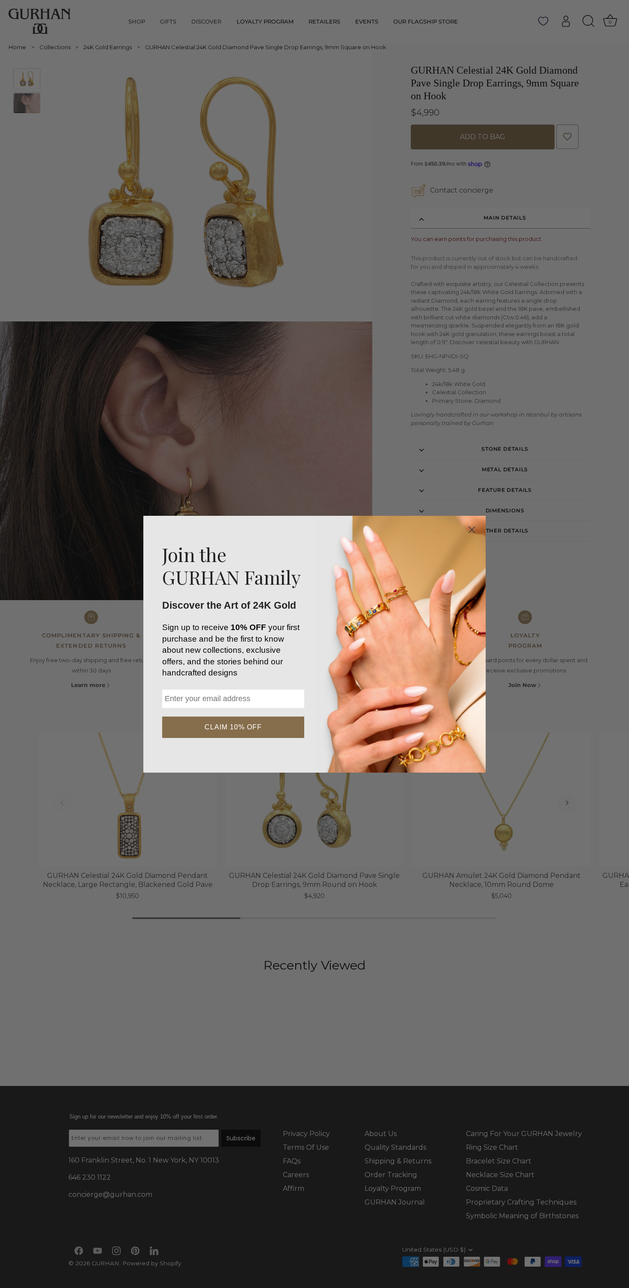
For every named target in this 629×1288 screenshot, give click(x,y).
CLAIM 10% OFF (233, 727)
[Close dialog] (471, 529)
